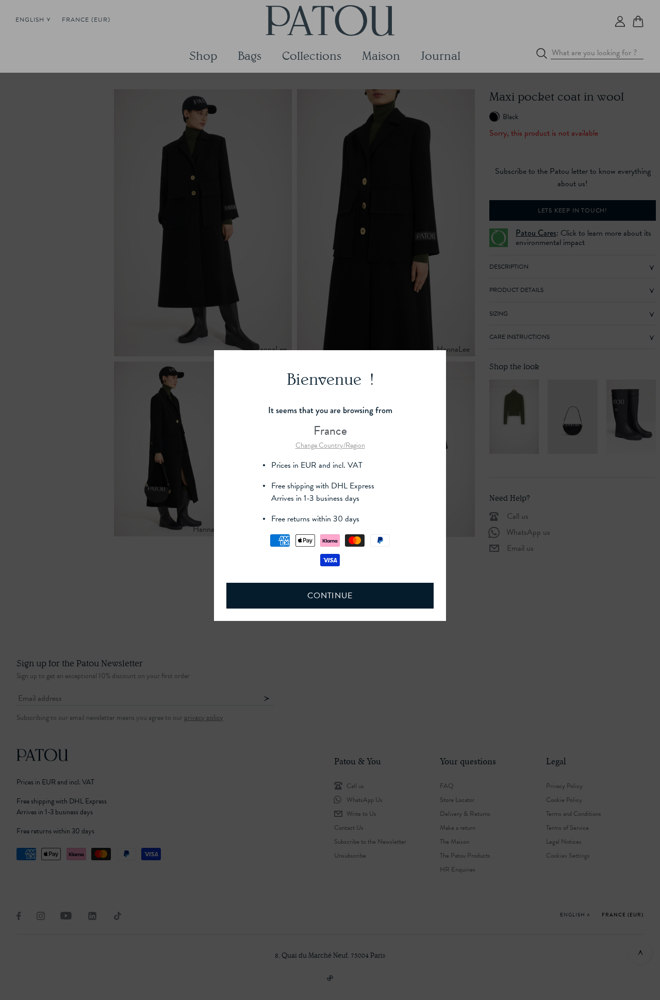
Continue (329, 595)
